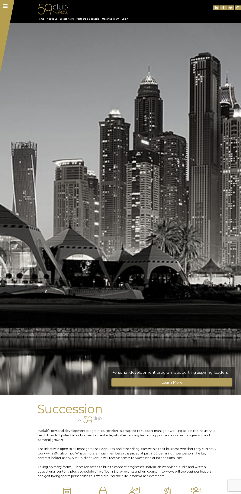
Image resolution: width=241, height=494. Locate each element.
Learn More (171, 382)
